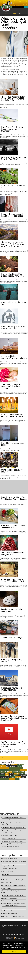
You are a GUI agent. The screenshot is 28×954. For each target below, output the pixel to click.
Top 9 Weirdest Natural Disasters (9, 898)
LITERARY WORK (4, 779)
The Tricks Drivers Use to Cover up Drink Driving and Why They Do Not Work (12, 244)
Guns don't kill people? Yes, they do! (13, 471)
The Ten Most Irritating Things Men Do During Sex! (13, 885)
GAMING (2, 764)
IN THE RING (16, 769)
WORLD (15, 775)
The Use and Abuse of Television (9, 913)
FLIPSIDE (10, 769)
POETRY (19, 766)
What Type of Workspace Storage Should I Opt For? (12, 580)
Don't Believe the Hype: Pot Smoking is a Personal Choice (14, 498)
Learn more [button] (22, 947)
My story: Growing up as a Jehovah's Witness (12, 841)
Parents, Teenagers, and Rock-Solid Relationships (12, 215)
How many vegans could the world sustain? (13, 526)
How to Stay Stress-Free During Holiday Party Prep (12, 275)
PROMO (17, 779)
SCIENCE (18, 777)
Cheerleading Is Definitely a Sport (9, 868)
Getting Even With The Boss (8, 838)
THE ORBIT (15, 771)
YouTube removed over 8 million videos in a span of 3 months (13, 744)
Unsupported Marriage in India (8, 866)
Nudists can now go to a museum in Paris (11, 689)
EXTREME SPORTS (5, 777)
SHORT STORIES (4, 768)
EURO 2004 (13, 764)
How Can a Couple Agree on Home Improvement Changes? (13, 129)
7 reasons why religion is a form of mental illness (12, 844)
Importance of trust (5, 874)
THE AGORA (23, 769)
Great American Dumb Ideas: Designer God (13, 553)
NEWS (7, 775)
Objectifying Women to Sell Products (10, 846)
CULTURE (11, 773)
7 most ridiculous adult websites (8, 908)
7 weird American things (11, 637)
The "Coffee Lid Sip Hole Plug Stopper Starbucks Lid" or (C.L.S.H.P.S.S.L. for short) (13, 904)
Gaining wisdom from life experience (11, 610)
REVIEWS (3, 766)
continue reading (8, 76)
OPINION (17, 773)
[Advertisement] (14, 795)
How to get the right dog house (11, 660)
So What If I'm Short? (6, 888)
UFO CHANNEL (12, 768)
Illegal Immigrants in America (8, 911)
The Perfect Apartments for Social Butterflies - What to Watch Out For (12, 99)
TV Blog (20, 13)
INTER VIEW (3, 771)
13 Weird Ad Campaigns (7, 871)
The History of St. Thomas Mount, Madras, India (12, 916)
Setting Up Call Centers (6, 882)
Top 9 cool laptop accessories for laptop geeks (12, 830)
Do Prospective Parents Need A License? (11, 901)
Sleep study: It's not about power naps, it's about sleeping (12, 386)
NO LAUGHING (4, 769)
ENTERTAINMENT (22, 775)
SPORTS (2, 773)
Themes (14, 13)
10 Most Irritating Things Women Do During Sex (12, 827)
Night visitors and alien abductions (9, 858)
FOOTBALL (21, 771)
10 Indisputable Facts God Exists (9, 835)
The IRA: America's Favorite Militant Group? (12, 879)
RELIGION (12, 779)
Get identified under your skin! (8, 820)
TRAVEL (2, 775)
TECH (11, 775)
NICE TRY (9, 771)
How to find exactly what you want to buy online (13, 327)
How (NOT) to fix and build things (12, 444)
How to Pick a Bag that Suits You (13, 303)
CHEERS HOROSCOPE (11, 766)
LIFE (7, 773)
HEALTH (23, 777)
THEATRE (8, 764)
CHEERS (12, 777)
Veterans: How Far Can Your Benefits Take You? (13, 158)
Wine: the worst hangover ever (8, 877)
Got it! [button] (14, 951)
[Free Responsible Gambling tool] (19, 938)
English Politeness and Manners (8, 832)
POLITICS (22, 773)
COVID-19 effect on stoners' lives (13, 186)
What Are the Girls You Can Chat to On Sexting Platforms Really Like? (14, 718)
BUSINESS (19, 768)
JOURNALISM (21, 764)
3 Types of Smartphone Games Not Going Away (12, 817)
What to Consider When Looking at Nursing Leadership (14, 23)
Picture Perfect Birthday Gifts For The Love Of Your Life (13, 415)
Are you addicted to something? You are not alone (14, 357)
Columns (7, 13)
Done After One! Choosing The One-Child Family (13, 895)
